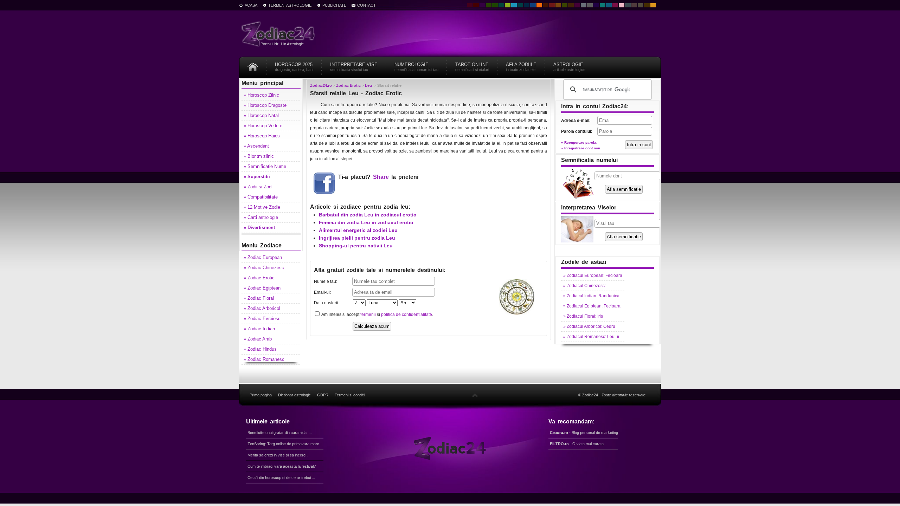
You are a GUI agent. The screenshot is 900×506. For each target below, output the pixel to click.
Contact (366, 5)
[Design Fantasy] (577, 5)
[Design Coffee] (571, 5)
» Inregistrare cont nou (580, 148)
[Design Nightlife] (596, 5)
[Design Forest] (564, 5)
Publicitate (334, 5)
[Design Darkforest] (488, 5)
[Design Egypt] (634, 5)
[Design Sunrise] (653, 5)
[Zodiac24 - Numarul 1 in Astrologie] (279, 34)
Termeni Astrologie (289, 5)
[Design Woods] (495, 5)
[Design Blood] (469, 5)
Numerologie (416, 67)
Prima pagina (261, 395)
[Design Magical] (482, 5)
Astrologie (569, 67)
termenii (368, 314)
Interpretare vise (354, 67)
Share (381, 177)
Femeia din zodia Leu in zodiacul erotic (366, 222)
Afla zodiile (521, 67)
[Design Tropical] (520, 5)
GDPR (322, 395)
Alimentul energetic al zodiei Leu (358, 230)
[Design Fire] (539, 5)
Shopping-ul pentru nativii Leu (356, 245)
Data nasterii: (326, 302)
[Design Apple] (507, 5)
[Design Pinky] (615, 5)
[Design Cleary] (609, 5)
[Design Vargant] (552, 5)
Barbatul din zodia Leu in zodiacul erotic (367, 215)
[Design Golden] (647, 5)
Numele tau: (325, 281)
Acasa (251, 5)
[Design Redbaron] (476, 5)
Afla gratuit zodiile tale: (379, 270)
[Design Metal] (583, 5)
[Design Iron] (628, 5)
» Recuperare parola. (579, 142)
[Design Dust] (640, 5)
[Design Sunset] (558, 5)
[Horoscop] (253, 64)
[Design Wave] (602, 5)
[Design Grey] (590, 5)
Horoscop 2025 (294, 67)
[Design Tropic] (501, 5)
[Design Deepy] (533, 5)
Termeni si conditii (350, 395)
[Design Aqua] (514, 5)
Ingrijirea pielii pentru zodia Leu (357, 238)
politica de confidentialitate (406, 314)
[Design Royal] (526, 5)
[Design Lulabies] (621, 5)
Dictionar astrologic (294, 395)
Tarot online (472, 67)
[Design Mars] (545, 5)
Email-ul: (322, 292)
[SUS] (475, 395)
